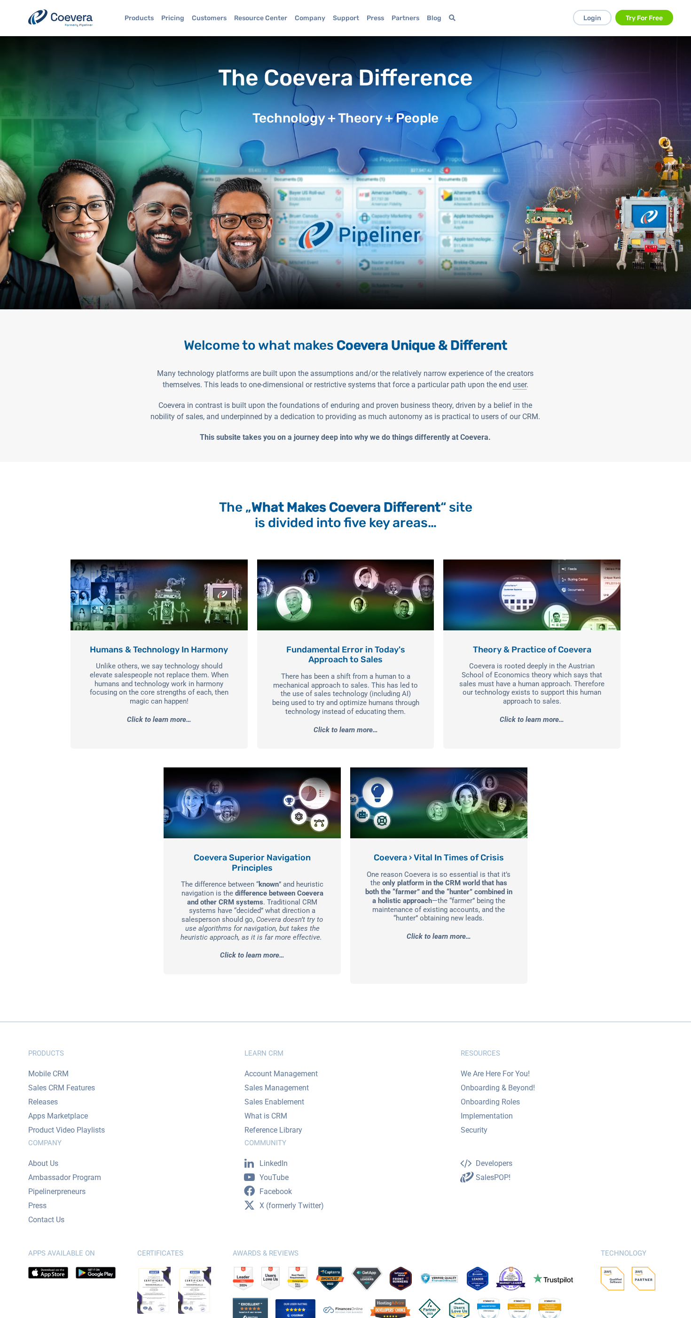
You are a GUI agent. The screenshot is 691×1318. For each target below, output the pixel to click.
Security (474, 1130)
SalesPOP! (493, 1177)
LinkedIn (273, 1163)
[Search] (453, 18)
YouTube (274, 1177)
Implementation (487, 1115)
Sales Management (276, 1087)
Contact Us (46, 1219)
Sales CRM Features (61, 1087)
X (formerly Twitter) (291, 1205)
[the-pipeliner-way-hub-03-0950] (531, 563)
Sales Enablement (274, 1101)
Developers (494, 1163)
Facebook (275, 1191)
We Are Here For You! (495, 1073)
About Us (43, 1163)
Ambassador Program (64, 1177)
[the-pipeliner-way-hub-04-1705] (252, 770)
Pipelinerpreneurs (57, 1191)
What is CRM (265, 1115)
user (519, 384)
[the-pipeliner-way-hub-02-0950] (345, 563)
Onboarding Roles (490, 1101)
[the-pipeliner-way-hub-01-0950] (159, 563)
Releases (43, 1101)
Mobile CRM (48, 1073)
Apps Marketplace (58, 1115)
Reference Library (273, 1130)
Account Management (281, 1073)
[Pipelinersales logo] (60, 18)
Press (37, 1205)
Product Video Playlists (66, 1130)
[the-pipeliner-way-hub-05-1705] (438, 770)
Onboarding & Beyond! (498, 1087)
